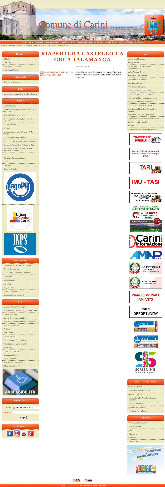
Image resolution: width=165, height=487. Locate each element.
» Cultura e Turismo (135, 387)
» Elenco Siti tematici (10, 314)
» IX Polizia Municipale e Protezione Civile (18, 145)
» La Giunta (6, 63)
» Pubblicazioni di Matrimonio (139, 122)
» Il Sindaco (6, 59)
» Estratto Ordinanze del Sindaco (141, 105)
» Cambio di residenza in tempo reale (16, 265)
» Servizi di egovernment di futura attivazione (19, 322)
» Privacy (6, 329)
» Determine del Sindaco (137, 76)
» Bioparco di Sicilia (9, 355)
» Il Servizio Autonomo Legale (13, 158)
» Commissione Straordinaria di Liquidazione (19, 94)
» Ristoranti (132, 434)
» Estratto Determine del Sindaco (141, 102)
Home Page (10, 45)
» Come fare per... (9, 336)
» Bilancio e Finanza (136, 403)
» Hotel (130, 430)
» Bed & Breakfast (135, 426)
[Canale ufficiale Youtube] (23, 433)
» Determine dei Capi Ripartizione (141, 115)
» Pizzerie (132, 438)
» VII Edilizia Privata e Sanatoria (14, 137)
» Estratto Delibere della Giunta (140, 91)
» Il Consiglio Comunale (11, 66)
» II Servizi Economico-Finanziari (15, 115)
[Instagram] (17, 433)
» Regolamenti (133, 63)
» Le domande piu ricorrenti (13, 295)
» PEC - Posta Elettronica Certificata (16, 273)
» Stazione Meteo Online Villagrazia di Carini (19, 311)
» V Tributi (6, 128)
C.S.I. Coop (73, 485)
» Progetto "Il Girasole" (11, 351)
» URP (5, 154)
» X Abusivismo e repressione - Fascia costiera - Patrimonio (17, 150)
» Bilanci (131, 126)
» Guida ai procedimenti (11, 291)
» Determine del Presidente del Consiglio (143, 118)
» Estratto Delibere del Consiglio (140, 94)
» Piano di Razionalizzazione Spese (142, 129)
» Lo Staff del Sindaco (10, 70)
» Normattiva (7, 348)
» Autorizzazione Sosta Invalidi (14, 344)
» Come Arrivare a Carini (137, 423)
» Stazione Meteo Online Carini (14, 307)
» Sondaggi (6, 284)
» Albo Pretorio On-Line (137, 72)
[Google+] (30, 433)
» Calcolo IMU (7, 276)
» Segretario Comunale (11, 82)
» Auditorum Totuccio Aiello (12, 362)
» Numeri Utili (133, 441)
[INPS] (20, 243)
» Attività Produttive (135, 394)
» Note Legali (7, 333)
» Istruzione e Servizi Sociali (139, 390)
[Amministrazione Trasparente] (145, 268)
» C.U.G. (5, 162)
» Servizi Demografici (10, 269)
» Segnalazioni (8, 288)
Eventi (20, 45)
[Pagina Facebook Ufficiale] (10, 433)
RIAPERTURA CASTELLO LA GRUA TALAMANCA (47, 45)
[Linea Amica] (145, 460)
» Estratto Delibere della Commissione (143, 98)
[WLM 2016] (146, 219)
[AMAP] (146, 255)
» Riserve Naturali (9, 359)
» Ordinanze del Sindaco (137, 79)
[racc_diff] (145, 197)
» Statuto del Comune (136, 59)
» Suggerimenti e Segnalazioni (14, 340)
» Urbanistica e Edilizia (137, 407)
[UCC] (20, 218)
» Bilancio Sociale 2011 (11, 366)
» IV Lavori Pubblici (9, 124)
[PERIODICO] (145, 241)
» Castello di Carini (9, 169)
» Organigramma (9, 106)
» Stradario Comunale (10, 325)
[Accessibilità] (20, 382)
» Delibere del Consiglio (137, 87)
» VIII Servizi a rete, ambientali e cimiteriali (18, 141)
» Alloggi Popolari (8, 280)
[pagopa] (20, 187)
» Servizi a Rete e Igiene (137, 411)
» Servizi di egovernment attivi (14, 318)
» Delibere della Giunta (137, 83)
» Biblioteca (6, 165)
